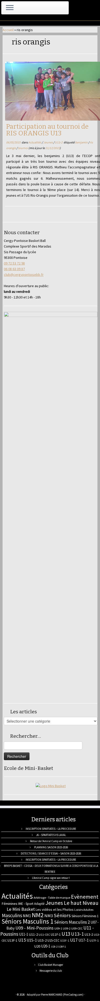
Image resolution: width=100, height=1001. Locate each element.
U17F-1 (94, 940)
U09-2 (67, 928)
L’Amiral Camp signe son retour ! (51, 878)
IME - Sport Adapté (31, 904)
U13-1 (77, 934)
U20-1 (45, 946)
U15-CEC (53, 940)
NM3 (48, 915)
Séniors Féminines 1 (85, 916)
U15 (22, 940)
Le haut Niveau (81, 902)
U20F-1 (62, 946)
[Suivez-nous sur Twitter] (19, 987)
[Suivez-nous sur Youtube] (36, 987)
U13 (66, 933)
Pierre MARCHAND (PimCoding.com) (62, 994)
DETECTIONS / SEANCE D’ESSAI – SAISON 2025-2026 (51, 853)
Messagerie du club (50, 970)
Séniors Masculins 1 (27, 921)
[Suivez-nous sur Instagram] (30, 987)
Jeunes (48, 142)
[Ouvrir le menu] (10, 8)
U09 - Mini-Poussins (34, 928)
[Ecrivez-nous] (13, 987)
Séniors (62, 915)
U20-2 (54, 946)
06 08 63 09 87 (14, 269)
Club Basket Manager (50, 965)
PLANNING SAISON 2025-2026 (51, 847)
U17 (74, 940)
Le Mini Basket (21, 909)
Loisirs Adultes (83, 910)
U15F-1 (64, 940)
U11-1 (23, 934)
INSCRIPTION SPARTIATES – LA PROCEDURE (51, 829)
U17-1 (83, 940)
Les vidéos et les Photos (55, 909)
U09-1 (58, 928)
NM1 (27, 915)
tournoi (23, 148)
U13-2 (59, 142)
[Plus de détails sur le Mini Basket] (51, 785)
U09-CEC (77, 928)
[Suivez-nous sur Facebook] (25, 987)
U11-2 (33, 934)
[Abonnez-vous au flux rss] (8, 987)
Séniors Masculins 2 (72, 922)
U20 (37, 946)
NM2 (38, 915)
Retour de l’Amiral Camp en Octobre (51, 841)
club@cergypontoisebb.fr (24, 274)
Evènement (84, 896)
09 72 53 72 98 (14, 263)
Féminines (9, 903)
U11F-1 (56, 934)
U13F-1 (12, 940)
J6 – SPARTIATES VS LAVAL (51, 835)
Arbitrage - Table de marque (52, 897)
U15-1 (32, 940)
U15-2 (42, 940)
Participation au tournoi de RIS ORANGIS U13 (47, 130)
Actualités (35, 142)
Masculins (12, 915)
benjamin (81, 142)
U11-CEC (44, 934)
